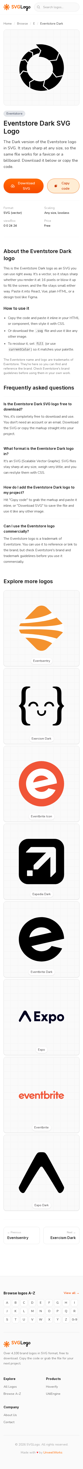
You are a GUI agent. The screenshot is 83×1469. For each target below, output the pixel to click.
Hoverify (52, 1387)
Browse (22, 23)
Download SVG (26, 186)
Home (8, 23)
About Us (10, 1415)
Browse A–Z (12, 1394)
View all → (71, 1293)
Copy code (65, 186)
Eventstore (14, 113)
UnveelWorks (52, 1452)
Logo (21, 1344)
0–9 (74, 1319)
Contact (9, 1422)
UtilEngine (53, 1394)
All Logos (10, 1387)
